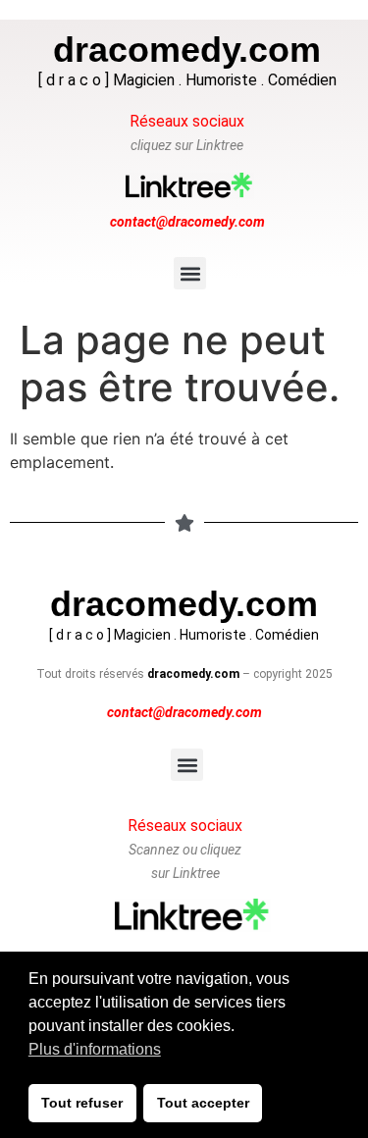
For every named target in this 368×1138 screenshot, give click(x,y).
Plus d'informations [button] (94, 1049)
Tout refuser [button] (82, 1103)
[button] (190, 273)
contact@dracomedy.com (187, 222)
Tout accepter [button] (203, 1103)
